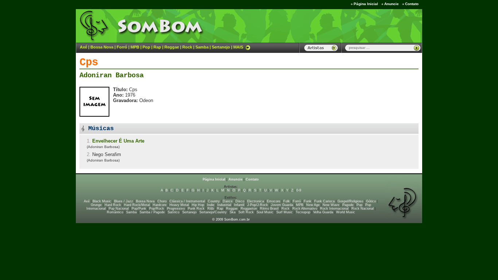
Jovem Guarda (282, 205)
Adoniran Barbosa (111, 75)
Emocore (273, 201)
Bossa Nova (101, 47)
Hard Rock (113, 205)
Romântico (115, 212)
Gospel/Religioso (350, 201)
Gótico (371, 201)
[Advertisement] (331, 25)
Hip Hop (198, 205)
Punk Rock (196, 208)
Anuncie (391, 4)
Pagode (348, 205)
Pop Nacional (119, 208)
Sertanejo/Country (213, 212)
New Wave (331, 205)
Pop (146, 47)
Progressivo (176, 208)
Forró (122, 47)
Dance (228, 201)
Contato (412, 4)
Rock (187, 47)
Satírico (173, 212)
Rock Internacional (334, 208)
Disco (240, 201)
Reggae (171, 47)
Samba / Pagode (152, 212)
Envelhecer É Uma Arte (118, 141)
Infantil (239, 205)
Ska (233, 212)
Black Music (102, 201)
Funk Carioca (324, 201)
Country (214, 201)
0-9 (298, 190)
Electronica (255, 201)
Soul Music (265, 212)
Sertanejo (221, 47)
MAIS (238, 47)
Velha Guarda (323, 212)
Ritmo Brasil (269, 208)
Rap (157, 47)
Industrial (224, 205)
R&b (210, 208)
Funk (307, 201)
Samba (202, 47)
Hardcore (160, 205)
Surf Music (284, 212)
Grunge (96, 205)
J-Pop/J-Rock (257, 205)
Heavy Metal (179, 205)
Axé (83, 47)
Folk (286, 201)
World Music (345, 212)
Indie (210, 205)
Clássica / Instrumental (187, 201)
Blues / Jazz (123, 201)
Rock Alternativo (304, 208)
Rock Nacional (362, 208)
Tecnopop (303, 212)
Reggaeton (249, 208)
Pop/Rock (156, 208)
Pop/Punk (139, 208)
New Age (313, 205)
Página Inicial (366, 4)
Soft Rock (246, 212)
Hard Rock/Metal (137, 205)
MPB (135, 47)
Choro (162, 201)
